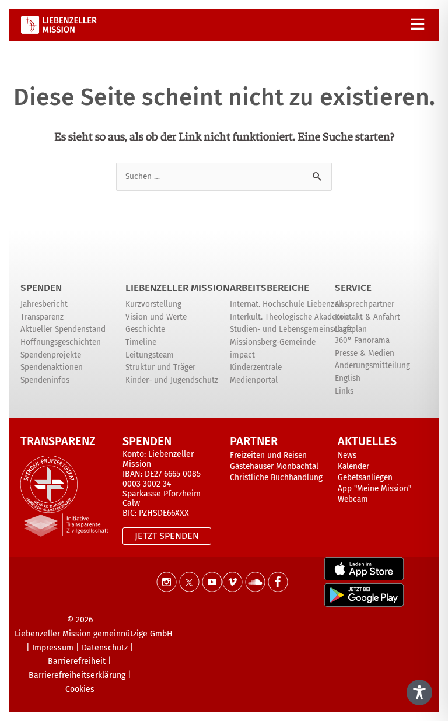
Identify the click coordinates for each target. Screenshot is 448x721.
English (347, 378)
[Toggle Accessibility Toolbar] (419, 692)
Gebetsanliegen (365, 477)
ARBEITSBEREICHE (269, 288)
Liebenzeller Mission (177, 288)
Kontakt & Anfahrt (367, 317)
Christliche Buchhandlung (276, 477)
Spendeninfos (44, 380)
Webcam (353, 499)
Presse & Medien (364, 353)
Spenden (41, 288)
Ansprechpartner (364, 304)
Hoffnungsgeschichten (60, 342)
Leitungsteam (149, 355)
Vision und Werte (156, 317)
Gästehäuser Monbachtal (274, 466)
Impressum (53, 648)
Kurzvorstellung (153, 304)
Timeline (140, 342)
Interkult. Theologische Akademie (289, 317)
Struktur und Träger (160, 367)
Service (353, 288)
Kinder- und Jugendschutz (171, 380)
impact (242, 355)
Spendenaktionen (51, 367)
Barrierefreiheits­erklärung (77, 675)
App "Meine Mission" (374, 489)
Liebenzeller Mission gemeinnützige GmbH (94, 634)
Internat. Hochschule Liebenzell (286, 304)
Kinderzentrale (256, 367)
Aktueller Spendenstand (63, 329)
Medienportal (254, 380)
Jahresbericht (44, 304)
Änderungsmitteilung (372, 365)
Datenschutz (105, 648)
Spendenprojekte (50, 355)
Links (344, 391)
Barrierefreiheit (77, 661)
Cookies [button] (79, 689)
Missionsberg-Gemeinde (273, 342)
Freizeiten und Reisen (268, 455)
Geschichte (145, 329)
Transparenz (42, 317)
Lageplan (351, 329)
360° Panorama (362, 340)
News (347, 455)
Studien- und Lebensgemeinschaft (291, 329)
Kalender (353, 466)
